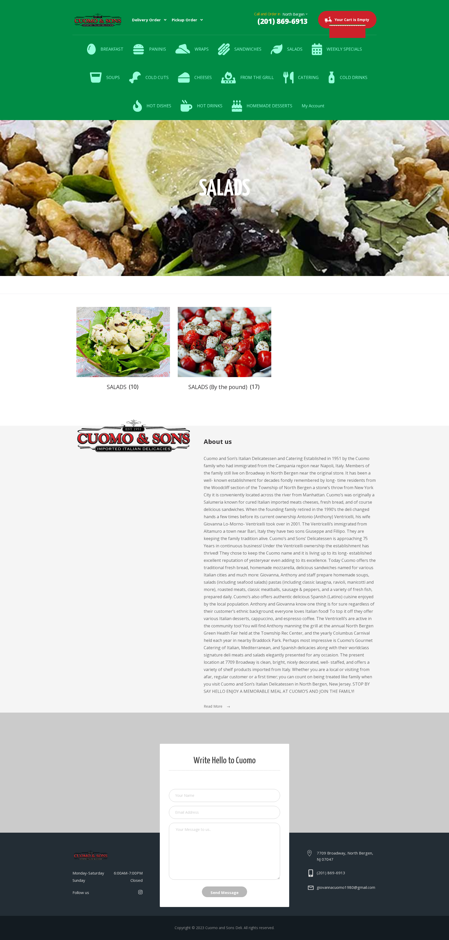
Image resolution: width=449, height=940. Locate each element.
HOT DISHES (159, 106)
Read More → (217, 706)
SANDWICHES (247, 49)
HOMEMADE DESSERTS (269, 106)
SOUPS (113, 77)
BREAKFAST (112, 49)
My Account (313, 106)
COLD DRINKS (353, 77)
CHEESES (203, 77)
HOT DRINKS (209, 106)
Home (212, 208)
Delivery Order (146, 19)
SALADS (294, 49)
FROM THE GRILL (257, 77)
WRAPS (202, 49)
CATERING (308, 77)
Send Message (224, 892)
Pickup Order (184, 19)
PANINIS (157, 49)
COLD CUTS (157, 77)
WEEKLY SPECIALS (344, 49)
